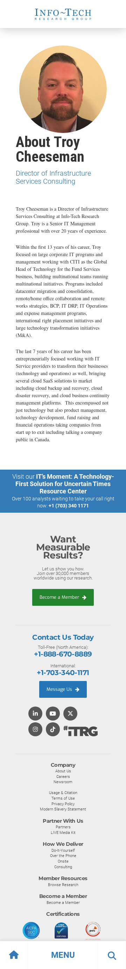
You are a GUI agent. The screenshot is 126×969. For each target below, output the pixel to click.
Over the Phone (63, 855)
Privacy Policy (63, 803)
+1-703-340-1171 (63, 672)
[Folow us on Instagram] (35, 729)
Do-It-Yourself (63, 850)
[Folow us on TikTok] (53, 729)
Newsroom (63, 781)
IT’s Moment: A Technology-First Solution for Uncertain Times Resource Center (64, 484)
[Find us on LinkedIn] (35, 714)
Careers (63, 776)
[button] (63, 955)
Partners (63, 826)
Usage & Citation (63, 792)
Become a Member (60, 597)
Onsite (63, 861)
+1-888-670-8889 (63, 654)
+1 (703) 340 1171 (69, 505)
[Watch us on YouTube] (53, 714)
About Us (63, 770)
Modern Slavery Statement (63, 809)
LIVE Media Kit (63, 832)
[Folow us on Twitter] (70, 714)
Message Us (60, 689)
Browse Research (63, 884)
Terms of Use (63, 798)
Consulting (63, 866)
